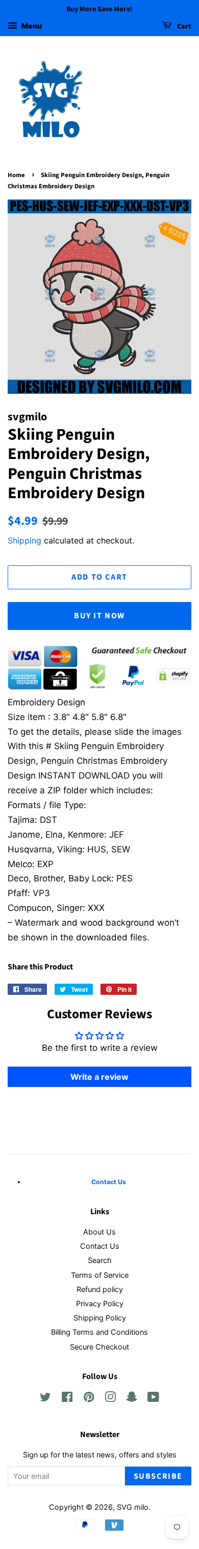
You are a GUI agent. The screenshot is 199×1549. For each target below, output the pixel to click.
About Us (99, 1231)
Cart (183, 26)
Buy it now (99, 615)
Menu (31, 25)
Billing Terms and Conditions (99, 1332)
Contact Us (99, 1246)
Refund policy (100, 1289)
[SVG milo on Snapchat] (131, 1398)
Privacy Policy (99, 1303)
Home (16, 175)
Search (100, 1260)
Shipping (24, 540)
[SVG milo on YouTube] (153, 1398)
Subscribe (158, 1476)
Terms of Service (100, 1275)
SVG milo (132, 1507)
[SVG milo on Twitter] (45, 1398)
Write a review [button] (99, 1077)
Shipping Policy (99, 1317)
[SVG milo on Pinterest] (88, 1398)
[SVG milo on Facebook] (67, 1398)
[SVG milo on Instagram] (110, 1398)
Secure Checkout (99, 1346)
